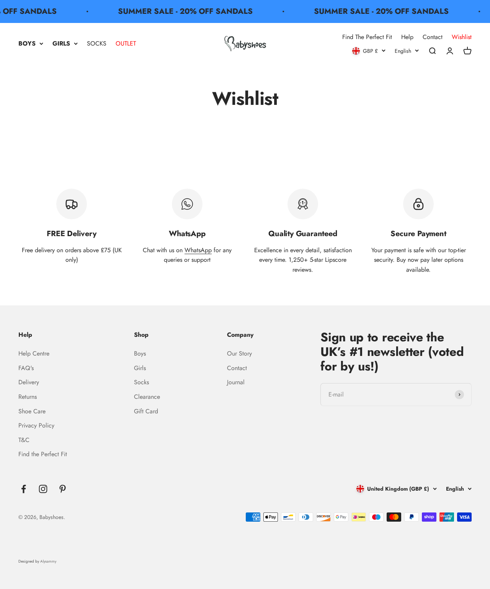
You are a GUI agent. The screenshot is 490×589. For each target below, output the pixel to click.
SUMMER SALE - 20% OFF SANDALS (181, 11)
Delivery (28, 382)
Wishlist (462, 37)
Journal (236, 382)
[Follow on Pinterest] (62, 489)
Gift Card (146, 411)
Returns (27, 396)
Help (407, 37)
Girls (140, 368)
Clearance (147, 396)
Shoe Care (32, 411)
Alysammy (48, 561)
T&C (23, 440)
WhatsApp (198, 250)
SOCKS (96, 43)
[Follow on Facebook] (23, 489)
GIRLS (61, 43)
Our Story (239, 353)
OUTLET (126, 43)
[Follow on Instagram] (43, 489)
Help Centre (33, 353)
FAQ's (26, 368)
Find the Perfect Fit (42, 454)
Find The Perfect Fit (367, 37)
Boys (140, 353)
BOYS (27, 43)
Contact (433, 37)
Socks (141, 382)
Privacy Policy (36, 425)
